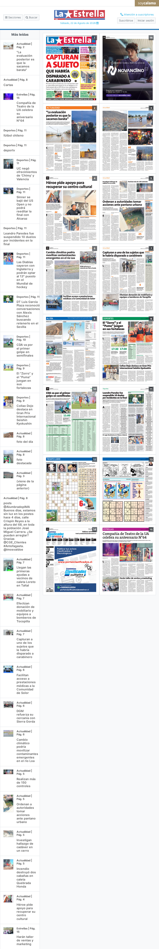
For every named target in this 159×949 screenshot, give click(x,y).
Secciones (14, 17)
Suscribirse (126, 20)
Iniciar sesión (146, 20)
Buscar (32, 17)
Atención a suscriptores (138, 14)
